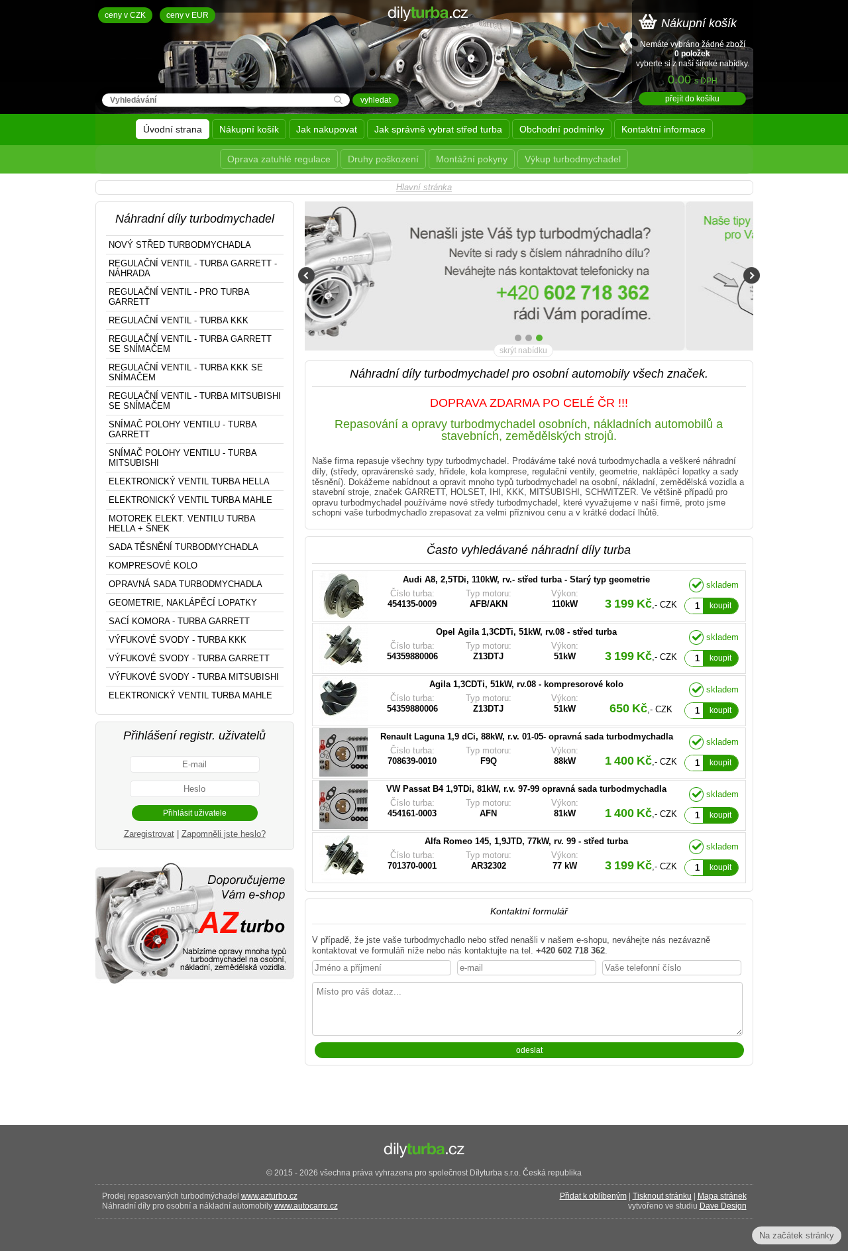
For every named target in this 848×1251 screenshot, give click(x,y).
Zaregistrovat (149, 834)
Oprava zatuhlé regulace (279, 159)
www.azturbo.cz (269, 1196)
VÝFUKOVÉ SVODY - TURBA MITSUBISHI (194, 677)
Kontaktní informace (663, 129)
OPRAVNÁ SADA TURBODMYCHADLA (185, 584)
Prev (306, 275)
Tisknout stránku (662, 1196)
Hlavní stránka (424, 187)
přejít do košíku (692, 98)
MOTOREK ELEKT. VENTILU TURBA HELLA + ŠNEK (182, 523)
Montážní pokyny (471, 159)
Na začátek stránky (796, 1235)
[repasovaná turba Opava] (194, 983)
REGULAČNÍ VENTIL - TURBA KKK (178, 320)
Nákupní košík (249, 129)
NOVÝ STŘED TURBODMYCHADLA (180, 245)
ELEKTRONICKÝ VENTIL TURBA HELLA (189, 481)
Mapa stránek (722, 1196)
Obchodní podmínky (561, 129)
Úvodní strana (172, 129)
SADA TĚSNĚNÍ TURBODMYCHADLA (183, 547)
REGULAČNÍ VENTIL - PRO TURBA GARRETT (179, 297)
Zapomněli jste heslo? (224, 834)
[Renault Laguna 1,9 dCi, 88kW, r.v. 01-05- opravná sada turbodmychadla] (497, 753)
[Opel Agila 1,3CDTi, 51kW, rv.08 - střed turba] (497, 648)
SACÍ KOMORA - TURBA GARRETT (179, 621)
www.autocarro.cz (306, 1206)
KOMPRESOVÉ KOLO (153, 566)
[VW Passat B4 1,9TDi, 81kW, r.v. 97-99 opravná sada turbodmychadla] (497, 805)
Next (751, 275)
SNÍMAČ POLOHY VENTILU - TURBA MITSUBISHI (183, 458)
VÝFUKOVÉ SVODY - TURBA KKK (177, 640)
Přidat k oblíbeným (593, 1196)
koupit (720, 605)
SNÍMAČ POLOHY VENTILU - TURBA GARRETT (183, 429)
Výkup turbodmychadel (573, 159)
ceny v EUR (187, 15)
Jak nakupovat (326, 129)
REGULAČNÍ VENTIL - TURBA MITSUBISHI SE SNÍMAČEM (195, 401)
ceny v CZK (125, 15)
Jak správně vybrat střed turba (438, 129)
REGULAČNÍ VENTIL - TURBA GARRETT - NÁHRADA (193, 268)
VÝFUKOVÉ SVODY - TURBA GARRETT (189, 658)
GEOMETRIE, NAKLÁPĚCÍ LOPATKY (183, 603)
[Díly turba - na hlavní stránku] (424, 49)
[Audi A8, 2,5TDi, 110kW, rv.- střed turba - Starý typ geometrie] (497, 596)
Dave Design (723, 1206)
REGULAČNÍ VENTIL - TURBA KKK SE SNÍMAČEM (186, 372)
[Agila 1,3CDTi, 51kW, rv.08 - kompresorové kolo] (497, 701)
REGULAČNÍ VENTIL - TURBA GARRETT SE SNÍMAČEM (190, 344)
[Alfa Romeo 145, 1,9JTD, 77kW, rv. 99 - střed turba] (497, 858)
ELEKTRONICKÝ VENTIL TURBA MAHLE (190, 500)
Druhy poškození (383, 159)
